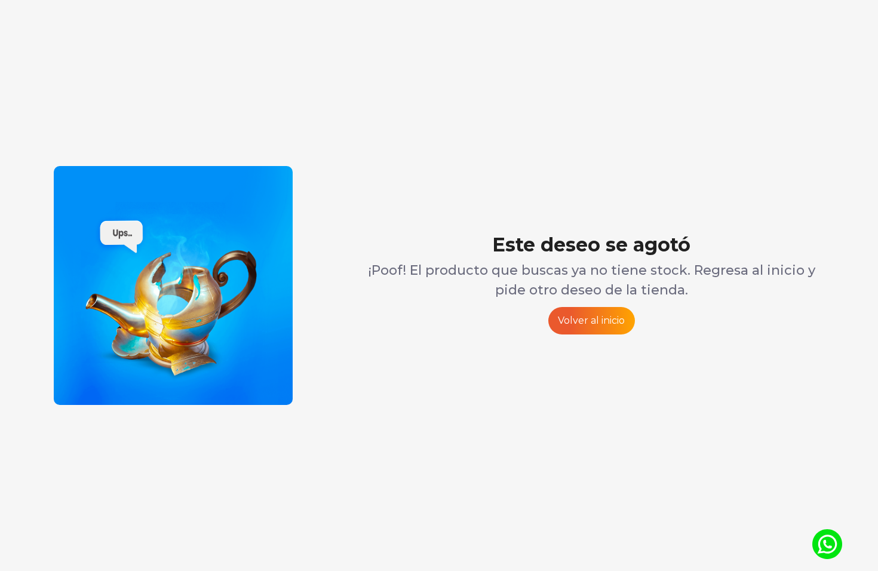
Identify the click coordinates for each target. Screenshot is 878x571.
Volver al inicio (591, 320)
